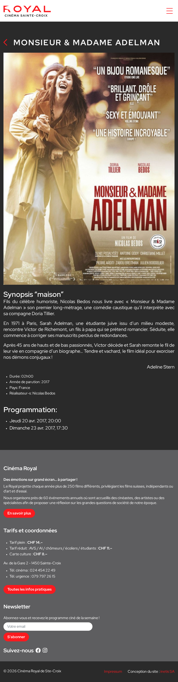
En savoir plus (19, 513)
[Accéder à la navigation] (169, 11)
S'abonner (16, 636)
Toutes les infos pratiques (29, 589)
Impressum (113, 671)
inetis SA (167, 671)
